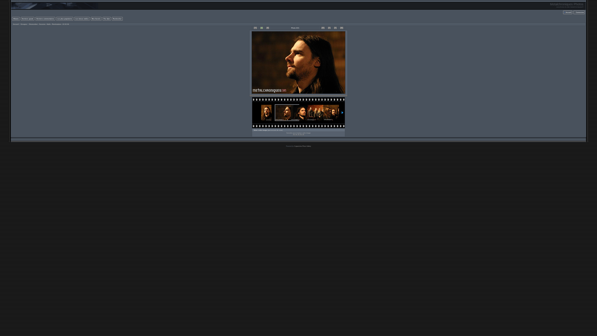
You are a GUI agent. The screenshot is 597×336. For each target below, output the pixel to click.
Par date (107, 19)
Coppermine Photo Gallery (302, 146)
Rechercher (117, 19)
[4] (301, 135)
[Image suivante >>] (335, 28)
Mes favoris (96, 19)
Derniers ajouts (27, 19)
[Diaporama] (268, 28)
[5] (303, 135)
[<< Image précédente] (329, 28)
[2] (296, 135)
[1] (294, 135)
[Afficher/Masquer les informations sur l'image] (262, 28)
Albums (16, 19)
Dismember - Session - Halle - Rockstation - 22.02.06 (49, 24)
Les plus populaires (64, 19)
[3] (298, 135)
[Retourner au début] (323, 28)
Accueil (568, 12)
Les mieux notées (82, 19)
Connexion (580, 12)
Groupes (24, 24)
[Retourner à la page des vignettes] (255, 28)
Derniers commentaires (45, 19)
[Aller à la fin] (341, 28)
